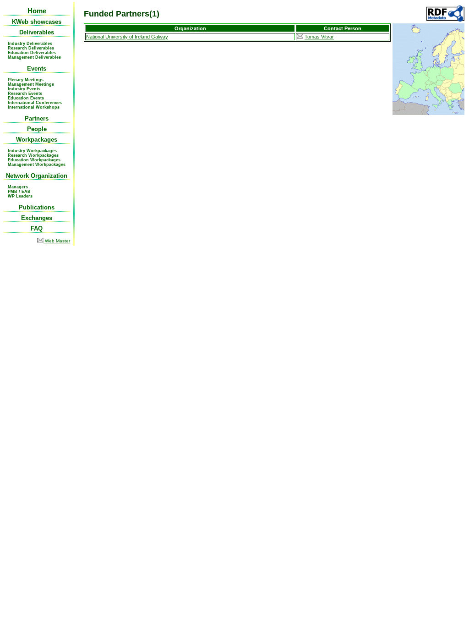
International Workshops (34, 107)
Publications (37, 207)
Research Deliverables (31, 48)
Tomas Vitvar (319, 36)
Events (36, 68)
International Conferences (35, 102)
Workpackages (36, 139)
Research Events (25, 93)
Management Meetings (31, 84)
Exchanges (36, 217)
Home (36, 11)
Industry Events (24, 89)
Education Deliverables (32, 52)
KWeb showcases (36, 21)
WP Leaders (20, 196)
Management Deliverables (34, 57)
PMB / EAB (19, 191)
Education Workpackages (34, 160)
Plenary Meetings (26, 79)
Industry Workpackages (32, 150)
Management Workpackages (36, 164)
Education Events (26, 98)
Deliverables (36, 32)
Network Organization (36, 175)
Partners (37, 118)
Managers (18, 187)
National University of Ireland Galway (127, 36)
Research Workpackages (33, 155)
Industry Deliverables (30, 43)
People (37, 129)
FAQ (37, 228)
